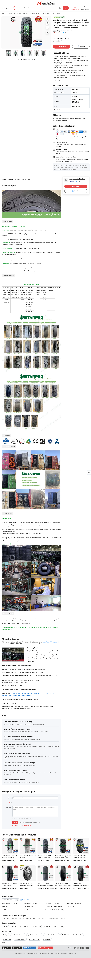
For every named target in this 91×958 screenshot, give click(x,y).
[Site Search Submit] (66, 8)
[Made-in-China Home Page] (45, 3)
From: (10, 798)
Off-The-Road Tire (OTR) (74, 903)
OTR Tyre (51, 693)
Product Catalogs (27, 900)
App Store (6, 948)
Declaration (64, 953)
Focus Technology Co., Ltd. (33, 953)
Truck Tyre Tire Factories (51, 935)
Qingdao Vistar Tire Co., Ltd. (65, 31)
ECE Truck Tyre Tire (34, 939)
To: (11, 803)
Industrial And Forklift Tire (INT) (54, 907)
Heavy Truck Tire (56, 13)
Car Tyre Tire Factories (18, 935)
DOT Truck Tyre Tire (20, 939)
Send (15, 822)
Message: (9, 807)
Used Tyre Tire (66, 935)
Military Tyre (5, 907)
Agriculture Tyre (6, 695)
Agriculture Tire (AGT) (30, 907)
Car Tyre (23, 695)
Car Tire (20, 693)
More (3, 942)
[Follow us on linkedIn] (88, 948)
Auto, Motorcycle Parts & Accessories (17, 13)
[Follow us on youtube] (83, 948)
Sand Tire (4, 910)
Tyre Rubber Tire (77, 935)
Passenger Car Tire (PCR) (52, 903)
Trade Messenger (30, 948)
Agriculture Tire (28, 693)
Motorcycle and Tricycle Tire (9, 903)
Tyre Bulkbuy (46, 939)
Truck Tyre (45, 693)
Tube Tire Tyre (7, 939)
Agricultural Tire (24, 926)
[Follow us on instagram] (80, 948)
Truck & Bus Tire (45, 13)
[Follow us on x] (78, 948)
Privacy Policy (72, 953)
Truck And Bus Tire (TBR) (30, 903)
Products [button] (18, 8)
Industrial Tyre (16, 695)
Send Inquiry (62, 46)
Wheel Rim (26, 910)
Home (3, 13)
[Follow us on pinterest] (86, 948)
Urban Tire (47, 926)
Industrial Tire (38, 693)
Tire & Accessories (34, 13)
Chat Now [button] (82, 46)
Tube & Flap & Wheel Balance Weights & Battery (56, 910)
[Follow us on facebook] (75, 948)
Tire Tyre (5, 935)
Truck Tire (15, 693)
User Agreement (55, 953)
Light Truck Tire (36, 926)
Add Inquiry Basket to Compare (26, 59)
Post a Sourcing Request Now (21, 825)
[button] (3, 3)
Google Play (17, 948)
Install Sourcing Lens (46, 948)
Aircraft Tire (70, 907)
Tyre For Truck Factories (34, 935)
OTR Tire (28, 695)
